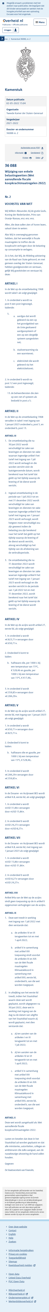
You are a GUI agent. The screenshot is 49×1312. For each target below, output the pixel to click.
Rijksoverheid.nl (17, 1293)
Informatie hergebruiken (21, 1250)
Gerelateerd (35, 153)
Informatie (19, 153)
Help (11, 1237)
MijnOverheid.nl (17, 1290)
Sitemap (13, 1261)
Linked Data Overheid (20, 1277)
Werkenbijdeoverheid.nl (21, 1301)
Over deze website (18, 1226)
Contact (12, 1230)
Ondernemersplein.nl (19, 1297)
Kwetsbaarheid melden (20, 1265)
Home (4, 39)
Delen (38, 157)
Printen (25, 157)
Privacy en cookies (18, 1254)
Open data (14, 1274)
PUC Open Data (16, 1281)
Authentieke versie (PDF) (31, 148)
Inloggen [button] (7, 30)
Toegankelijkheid (17, 1257)
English (12, 1234)
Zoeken (12, 1241)
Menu (42, 22)
